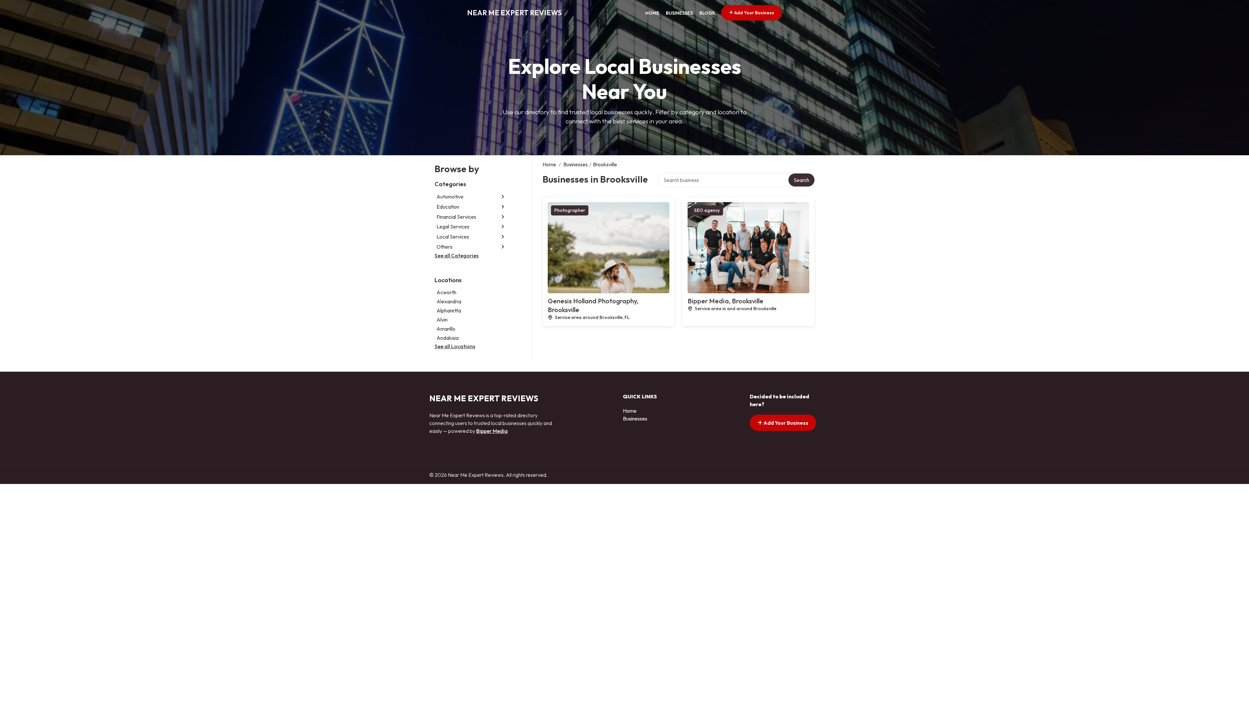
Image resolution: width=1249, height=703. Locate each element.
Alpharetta (448, 310)
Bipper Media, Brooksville (725, 301)
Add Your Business (753, 13)
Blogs (707, 13)
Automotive (449, 196)
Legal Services (452, 226)
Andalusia (447, 338)
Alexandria (448, 301)
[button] (502, 197)
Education (447, 206)
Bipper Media (492, 431)
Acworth (446, 292)
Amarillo (445, 328)
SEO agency (707, 210)
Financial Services (456, 217)
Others (444, 246)
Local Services (452, 236)
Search (801, 180)
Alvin (442, 319)
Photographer (569, 210)
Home (652, 13)
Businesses (679, 13)
